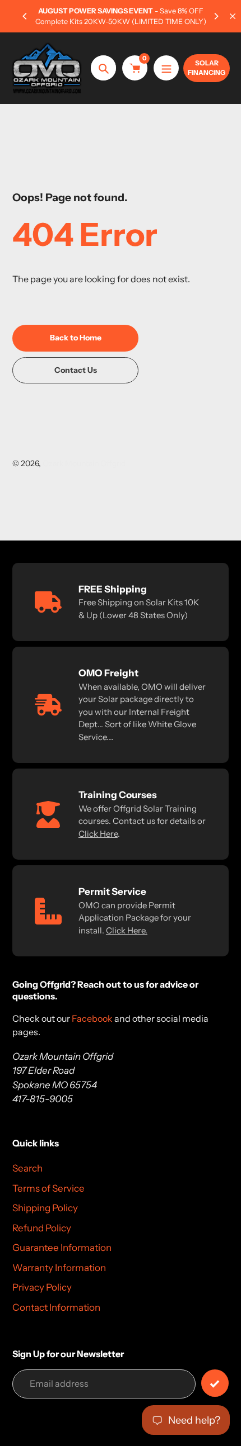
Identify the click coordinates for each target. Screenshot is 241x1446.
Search (27, 1168)
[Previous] (25, 16)
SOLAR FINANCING (206, 68)
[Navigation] (166, 67)
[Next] (215, 16)
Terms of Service (48, 1188)
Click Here (98, 833)
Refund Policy (41, 1228)
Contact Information (56, 1307)
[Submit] (215, 1383)
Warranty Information (59, 1267)
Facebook (92, 1018)
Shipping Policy (45, 1207)
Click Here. (126, 930)
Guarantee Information (62, 1247)
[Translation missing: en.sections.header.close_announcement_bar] (232, 16)
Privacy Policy (42, 1287)
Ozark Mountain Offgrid (84, 463)
